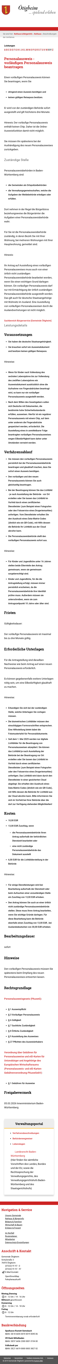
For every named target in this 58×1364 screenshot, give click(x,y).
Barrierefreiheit (19, 1358)
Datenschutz (7, 1358)
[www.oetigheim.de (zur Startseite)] (29, 15)
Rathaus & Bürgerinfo (23, 34)
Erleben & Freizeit (13, 1228)
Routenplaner (11, 1236)
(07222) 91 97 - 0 (12, 1266)
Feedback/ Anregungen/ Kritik (35, 1358)
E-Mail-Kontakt (11, 1272)
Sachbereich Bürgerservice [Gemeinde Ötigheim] (27, 320)
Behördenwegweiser (23, 1138)
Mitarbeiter (10, 1239)
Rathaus (37, 34)
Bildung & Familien (13, 1221)
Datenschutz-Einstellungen (17, 1242)
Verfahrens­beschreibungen (26, 1133)
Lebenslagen (19, 1144)
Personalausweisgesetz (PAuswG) (22, 998)
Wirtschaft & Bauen (13, 1225)
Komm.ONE (38, 1361)
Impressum (50, 1358)
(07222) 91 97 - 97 (13, 1269)
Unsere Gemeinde (13, 1215)
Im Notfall (9, 1233)
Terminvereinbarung (14, 1316)
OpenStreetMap (12, 1276)
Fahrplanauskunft (13, 1279)
